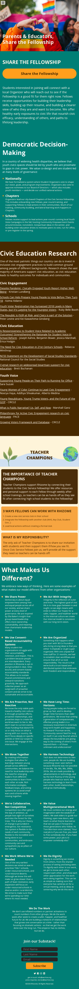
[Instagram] (41, 973)
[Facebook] (38, 973)
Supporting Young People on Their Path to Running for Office (36, 380)
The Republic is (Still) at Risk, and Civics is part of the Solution (36, 315)
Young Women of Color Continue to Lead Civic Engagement (35, 389)
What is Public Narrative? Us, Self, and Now (25, 407)
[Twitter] (35, 973)
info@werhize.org (44, 977)
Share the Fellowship (39, 73)
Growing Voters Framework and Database (25, 422)
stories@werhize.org (46, 980)
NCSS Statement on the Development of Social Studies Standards (38, 356)
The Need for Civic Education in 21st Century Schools (31, 347)
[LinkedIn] (44, 973)
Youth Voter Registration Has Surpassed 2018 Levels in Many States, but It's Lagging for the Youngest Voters (36, 307)
